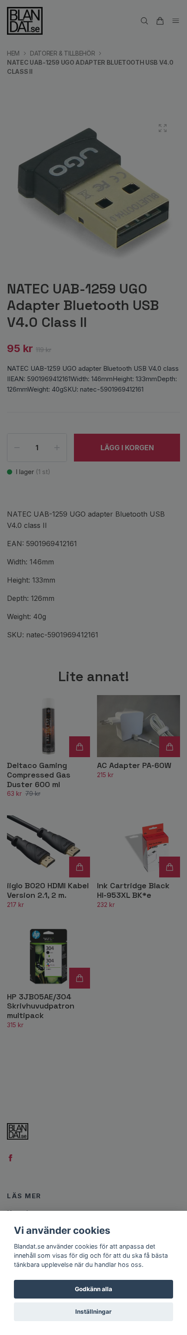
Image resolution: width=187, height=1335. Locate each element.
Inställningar (93, 1311)
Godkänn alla (93, 1289)
